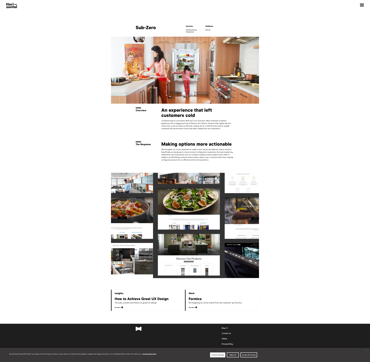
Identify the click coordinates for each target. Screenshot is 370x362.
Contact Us (226, 333)
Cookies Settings (217, 355)
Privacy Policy (227, 344)
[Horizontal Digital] (11, 5)
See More (119, 307)
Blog (225, 328)
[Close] (367, 350)
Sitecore (208, 30)
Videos (224, 339)
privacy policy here (149, 354)
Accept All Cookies (249, 355)
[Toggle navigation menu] (362, 5)
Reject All (233, 355)
